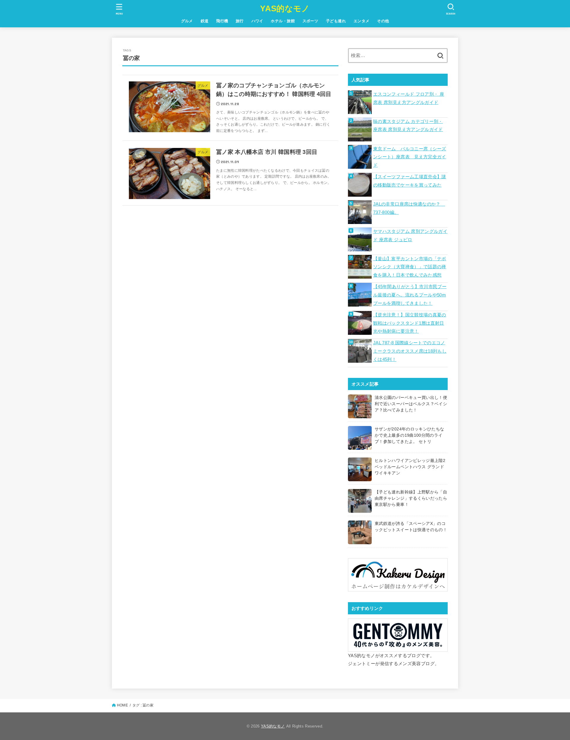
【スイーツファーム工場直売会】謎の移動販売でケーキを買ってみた (409, 180)
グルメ (187, 21)
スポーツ (311, 21)
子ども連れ (336, 21)
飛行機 (222, 21)
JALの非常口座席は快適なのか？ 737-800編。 (409, 208)
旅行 (240, 21)
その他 (383, 21)
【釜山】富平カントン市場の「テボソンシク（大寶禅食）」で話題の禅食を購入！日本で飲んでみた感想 (409, 266)
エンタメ (362, 21)
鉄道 (205, 21)
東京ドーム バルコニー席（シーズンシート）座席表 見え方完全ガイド (409, 157)
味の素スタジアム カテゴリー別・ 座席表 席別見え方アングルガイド (408, 125)
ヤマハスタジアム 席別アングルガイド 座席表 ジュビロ (410, 235)
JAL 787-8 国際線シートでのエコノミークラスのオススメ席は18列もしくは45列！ (409, 351)
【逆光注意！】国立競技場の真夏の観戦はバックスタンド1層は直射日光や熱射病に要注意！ (409, 323)
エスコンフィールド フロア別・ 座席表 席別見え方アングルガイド (408, 98)
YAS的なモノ (285, 8)
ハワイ (257, 21)
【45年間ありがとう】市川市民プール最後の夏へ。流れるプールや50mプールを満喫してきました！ (409, 294)
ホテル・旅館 (282, 21)
